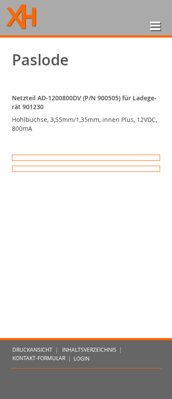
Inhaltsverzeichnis (89, 349)
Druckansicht (32, 349)
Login (82, 358)
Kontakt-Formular (38, 358)
